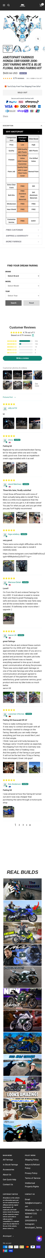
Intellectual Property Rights (32, 1185)
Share (5, 116)
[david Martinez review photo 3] (34, 518)
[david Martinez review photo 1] (8, 518)
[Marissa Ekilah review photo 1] (8, 618)
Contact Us (8, 1184)
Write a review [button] (22, 358)
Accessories (8, 1169)
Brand (8, 272)
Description (8, 126)
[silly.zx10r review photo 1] (8, 423)
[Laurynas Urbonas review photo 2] (21, 767)
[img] (9, 404)
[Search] (8, 5)
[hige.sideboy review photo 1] (8, 566)
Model (8, 281)
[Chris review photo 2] (21, 467)
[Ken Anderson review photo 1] (8, 812)
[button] (22, 132)
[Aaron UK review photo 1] (8, 697)
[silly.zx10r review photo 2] (21, 423)
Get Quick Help (9, 1179)
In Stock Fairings (10, 1164)
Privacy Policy (31, 1173)
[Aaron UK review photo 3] (34, 697)
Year (7, 291)
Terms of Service (32, 1178)
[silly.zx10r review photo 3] (34, 423)
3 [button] (23, 825)
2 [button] (19, 825)
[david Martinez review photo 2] (21, 518)
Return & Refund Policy (32, 1166)
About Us (7, 1174)
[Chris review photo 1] (8, 467)
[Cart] (41, 5)
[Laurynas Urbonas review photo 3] (34, 767)
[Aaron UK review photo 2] (21, 697)
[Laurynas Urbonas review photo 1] (8, 767)
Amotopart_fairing (33, 1227)
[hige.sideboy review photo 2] (21, 566)
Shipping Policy (32, 1159)
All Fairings (8, 1159)
